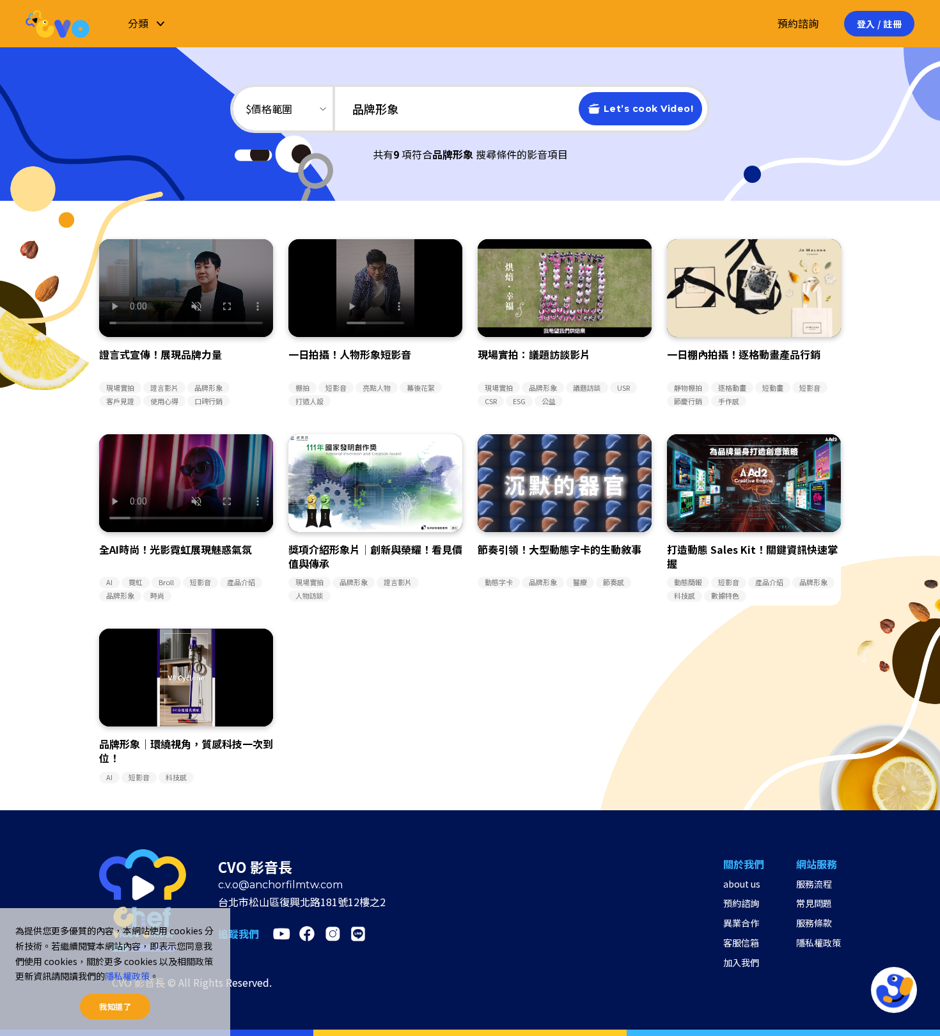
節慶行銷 (688, 401)
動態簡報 (688, 582)
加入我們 (741, 962)
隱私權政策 (818, 942)
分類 (138, 23)
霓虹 (136, 582)
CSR (491, 401)
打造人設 (309, 401)
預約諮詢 (798, 23)
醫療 (580, 582)
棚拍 (302, 387)
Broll (166, 582)
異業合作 (741, 922)
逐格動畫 (732, 387)
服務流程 (814, 883)
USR (623, 387)
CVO (58, 23)
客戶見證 (120, 401)
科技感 (684, 595)
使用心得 (164, 401)
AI (109, 582)
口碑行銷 (208, 401)
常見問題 (814, 903)
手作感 (728, 401)
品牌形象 (208, 387)
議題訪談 (587, 387)
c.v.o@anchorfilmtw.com (280, 885)
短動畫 (772, 387)
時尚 (157, 595)
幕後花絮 (421, 387)
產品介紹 (241, 582)
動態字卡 (499, 582)
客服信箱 (741, 942)
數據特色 (725, 595)
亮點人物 (377, 387)
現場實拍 (120, 387)
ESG (519, 401)
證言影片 (164, 387)
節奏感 (613, 582)
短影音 (336, 387)
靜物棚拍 (688, 387)
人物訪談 (309, 595)
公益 (549, 401)
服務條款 (814, 922)
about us (741, 883)
